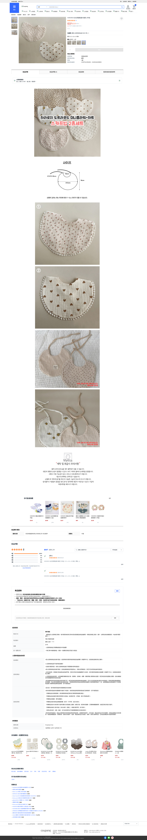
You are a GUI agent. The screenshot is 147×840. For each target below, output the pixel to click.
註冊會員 (125, 1)
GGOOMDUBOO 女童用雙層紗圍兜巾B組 (22, 808)
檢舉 (115, 618)
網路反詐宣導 (104, 823)
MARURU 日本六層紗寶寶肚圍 (20, 793)
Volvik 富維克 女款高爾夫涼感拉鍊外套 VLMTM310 (24, 815)
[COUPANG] (46, 831)
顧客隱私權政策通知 (58, 823)
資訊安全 (74, 823)
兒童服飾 (19, 14)
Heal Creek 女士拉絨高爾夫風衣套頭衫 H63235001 (24, 796)
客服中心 (130, 1)
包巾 (31, 771)
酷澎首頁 (13, 14)
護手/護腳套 (20, 771)
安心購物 (67, 823)
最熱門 (46, 550)
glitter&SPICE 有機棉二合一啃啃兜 (20, 800)
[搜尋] (122, 7)
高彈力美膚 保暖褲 (17, 789)
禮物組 (54, 771)
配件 (29, 14)
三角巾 (12, 779)
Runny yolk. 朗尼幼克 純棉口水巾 (20, 804)
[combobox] (117, 549)
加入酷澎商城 (95, 823)
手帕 (35, 771)
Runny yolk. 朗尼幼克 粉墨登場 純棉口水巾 (22, 798)
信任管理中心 (48, 823)
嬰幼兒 (24, 14)
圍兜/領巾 (33, 14)
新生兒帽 (13, 771)
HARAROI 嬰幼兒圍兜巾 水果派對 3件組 (22, 806)
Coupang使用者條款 (30, 823)
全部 (39, 7)
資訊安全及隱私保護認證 (84, 823)
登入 (121, 1)
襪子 (50, 771)
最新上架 (52, 550)
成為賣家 (134, 1)
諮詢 (117, 591)
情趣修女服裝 (16, 802)
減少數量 (73, 49)
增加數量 (73, 51)
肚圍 (39, 771)
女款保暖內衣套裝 (17, 817)
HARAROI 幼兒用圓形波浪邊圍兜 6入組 (22, 787)
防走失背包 (44, 771)
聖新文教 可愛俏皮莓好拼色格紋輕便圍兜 (22, 813)
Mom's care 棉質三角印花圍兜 (19, 791)
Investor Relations (19, 823)
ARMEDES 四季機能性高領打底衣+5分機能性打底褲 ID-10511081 (28, 810)
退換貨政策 (40, 823)
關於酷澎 (10, 823)
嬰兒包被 (26, 771)
